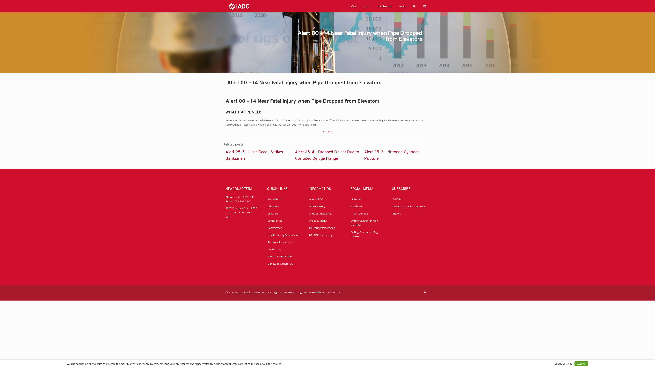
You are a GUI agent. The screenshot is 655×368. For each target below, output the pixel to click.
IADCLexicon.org (322, 235)
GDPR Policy (287, 292)
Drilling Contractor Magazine (409, 206)
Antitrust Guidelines (320, 213)
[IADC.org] (239, 6)
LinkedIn (356, 199)
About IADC (316, 199)
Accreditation (275, 199)
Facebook (356, 206)
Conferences (275, 220)
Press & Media (318, 220)
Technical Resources (280, 242)
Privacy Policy (317, 206)
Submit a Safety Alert (280, 256)
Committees (275, 227)
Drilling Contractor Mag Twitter (364, 234)
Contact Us (274, 249)
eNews (396, 213)
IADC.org (271, 292)
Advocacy (273, 206)
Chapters (273, 213)
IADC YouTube (359, 213)
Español (327, 131)
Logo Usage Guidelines (310, 292)
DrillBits (397, 199)
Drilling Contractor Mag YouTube (364, 223)
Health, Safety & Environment (285, 235)
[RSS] (425, 292)
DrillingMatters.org (323, 227)
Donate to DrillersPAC (280, 263)
